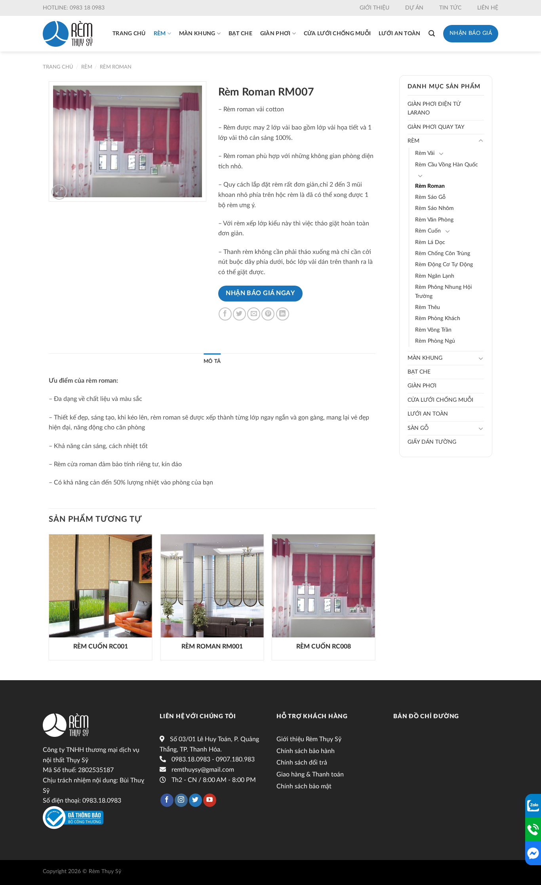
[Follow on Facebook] (166, 800)
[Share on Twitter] (239, 313)
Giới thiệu (374, 8)
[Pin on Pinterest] (267, 313)
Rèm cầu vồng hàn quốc (446, 165)
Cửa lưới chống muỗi (337, 33)
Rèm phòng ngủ (435, 341)
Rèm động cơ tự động (444, 264)
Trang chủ (129, 33)
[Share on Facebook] (225, 313)
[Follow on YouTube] (209, 800)
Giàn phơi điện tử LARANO (434, 108)
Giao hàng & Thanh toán (310, 774)
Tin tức (450, 8)
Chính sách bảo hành (305, 751)
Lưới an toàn (399, 33)
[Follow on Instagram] (181, 800)
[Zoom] (59, 192)
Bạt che (240, 33)
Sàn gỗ (418, 428)
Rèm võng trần (433, 330)
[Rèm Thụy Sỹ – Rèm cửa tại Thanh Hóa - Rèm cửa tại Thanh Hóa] (67, 34)
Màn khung (197, 33)
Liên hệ (487, 8)
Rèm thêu (427, 307)
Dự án (414, 8)
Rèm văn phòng (434, 220)
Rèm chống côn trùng (442, 253)
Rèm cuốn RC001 (100, 646)
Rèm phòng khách (437, 318)
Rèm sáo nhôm (434, 208)
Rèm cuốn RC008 (323, 646)
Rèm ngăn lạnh (434, 276)
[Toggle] (481, 141)
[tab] (212, 361)
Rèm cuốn (428, 231)
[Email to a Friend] (253, 313)
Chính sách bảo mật (303, 786)
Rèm (160, 33)
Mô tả (212, 361)
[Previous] (49, 600)
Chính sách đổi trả (301, 762)
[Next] (375, 600)
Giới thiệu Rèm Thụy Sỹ (308, 739)
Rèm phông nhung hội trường (443, 291)
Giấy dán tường (432, 442)
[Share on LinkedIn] (282, 313)
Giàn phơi (275, 33)
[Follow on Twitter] (195, 800)
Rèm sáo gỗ (430, 197)
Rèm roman (115, 67)
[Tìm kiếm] (432, 33)
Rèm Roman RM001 (212, 646)
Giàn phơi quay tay (436, 127)
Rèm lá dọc (430, 242)
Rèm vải (424, 153)
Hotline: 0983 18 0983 (74, 8)
